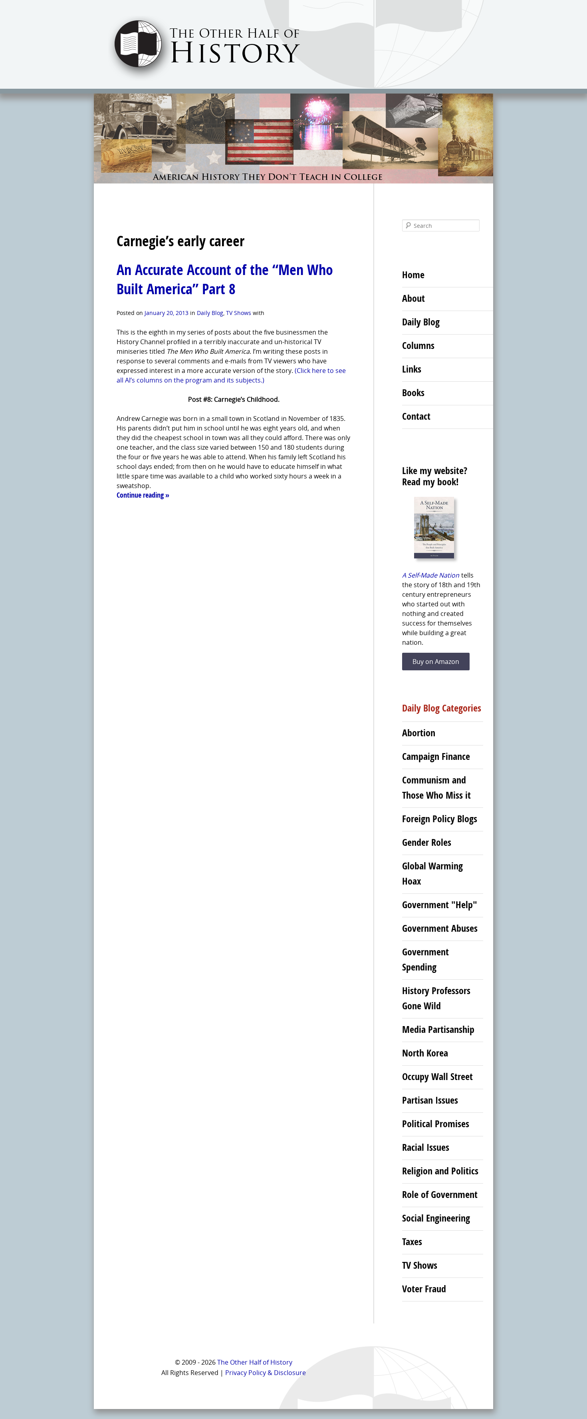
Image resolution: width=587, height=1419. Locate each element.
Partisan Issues (430, 1100)
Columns (418, 345)
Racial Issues (425, 1147)
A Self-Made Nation (430, 575)
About (413, 298)
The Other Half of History (254, 1362)
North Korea (425, 1052)
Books (413, 392)
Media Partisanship (438, 1029)
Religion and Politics (440, 1170)
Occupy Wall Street (437, 1076)
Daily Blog (210, 313)
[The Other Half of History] (197, 80)
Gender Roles (426, 842)
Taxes (412, 1241)
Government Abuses (440, 928)
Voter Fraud (424, 1288)
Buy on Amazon (435, 661)
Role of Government (440, 1194)
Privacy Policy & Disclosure (265, 1372)
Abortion (418, 732)
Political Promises (435, 1123)
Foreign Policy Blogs (439, 818)
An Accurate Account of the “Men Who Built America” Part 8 (225, 279)
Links (411, 369)
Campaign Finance (436, 756)
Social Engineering (436, 1218)
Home (413, 274)
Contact (416, 416)
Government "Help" (439, 904)
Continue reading (143, 495)
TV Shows (238, 313)
